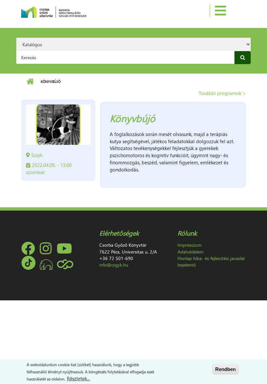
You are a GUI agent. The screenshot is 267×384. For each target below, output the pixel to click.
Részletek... (78, 378)
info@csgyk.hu (113, 265)
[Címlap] (53, 11)
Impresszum (189, 245)
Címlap (30, 82)
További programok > (222, 93)
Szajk (36, 155)
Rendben (225, 369)
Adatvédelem (190, 252)
